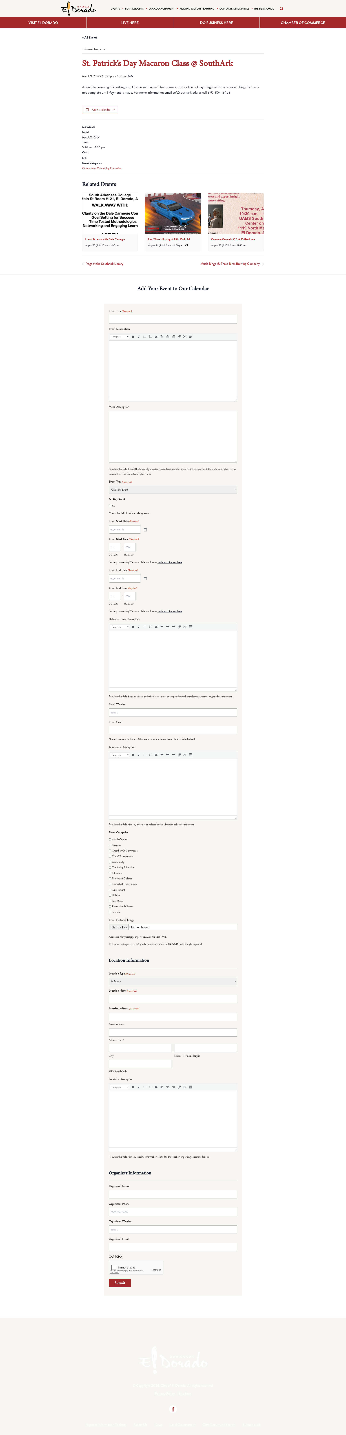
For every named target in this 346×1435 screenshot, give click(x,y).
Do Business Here (216, 22)
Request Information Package (106, 1424)
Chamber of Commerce (303, 22)
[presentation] (110, 213)
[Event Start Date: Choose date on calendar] (145, 529)
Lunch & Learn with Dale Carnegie (105, 239)
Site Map (184, 1393)
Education (117, 873)
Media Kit (140, 1424)
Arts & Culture (119, 839)
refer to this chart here (170, 562)
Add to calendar (101, 109)
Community (89, 168)
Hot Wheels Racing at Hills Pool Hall (169, 239)
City (111, 1056)
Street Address (116, 1024)
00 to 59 (129, 555)
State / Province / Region (187, 1056)
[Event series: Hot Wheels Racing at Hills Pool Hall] (186, 245)
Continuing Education (109, 168)
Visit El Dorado (43, 22)
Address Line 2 (116, 1040)
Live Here (130, 22)
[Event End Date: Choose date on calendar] (145, 578)
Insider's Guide (264, 9)
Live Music (117, 901)
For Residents (134, 9)
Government (118, 890)
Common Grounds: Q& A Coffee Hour (233, 239)
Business (116, 845)
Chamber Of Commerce (125, 851)
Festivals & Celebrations (124, 884)
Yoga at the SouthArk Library (104, 263)
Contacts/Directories (234, 9)
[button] (120, 336)
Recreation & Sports (122, 906)
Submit (120, 1282)
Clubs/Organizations (122, 856)
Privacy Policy (165, 1393)
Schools (116, 912)
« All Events (89, 37)
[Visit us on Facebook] (173, 1409)
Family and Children (122, 879)
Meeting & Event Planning (197, 9)
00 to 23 (113, 555)
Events (115, 9)
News (158, 1424)
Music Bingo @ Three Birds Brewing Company (230, 263)
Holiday (116, 895)
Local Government (162, 9)
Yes (113, 506)
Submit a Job (252, 1424)
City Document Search (219, 1424)
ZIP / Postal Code (118, 1071)
